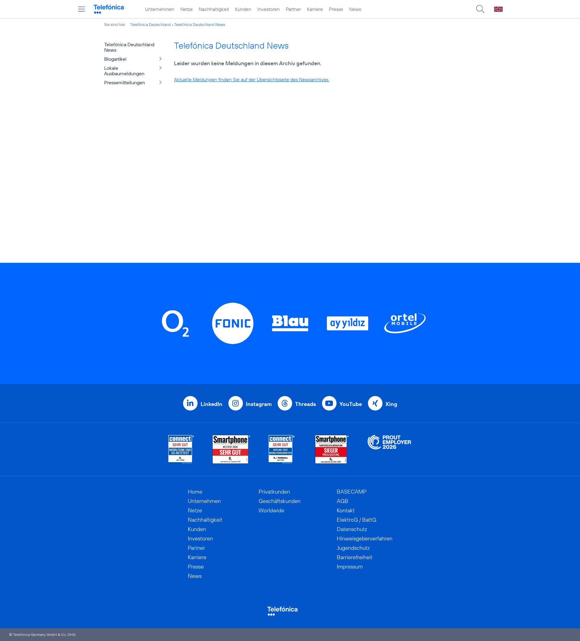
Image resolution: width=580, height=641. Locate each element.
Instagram (259, 404)
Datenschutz (352, 529)
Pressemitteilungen (124, 82)
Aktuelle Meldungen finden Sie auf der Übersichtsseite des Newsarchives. (251, 79)
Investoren (268, 9)
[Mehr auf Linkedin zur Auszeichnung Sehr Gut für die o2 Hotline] (282, 449)
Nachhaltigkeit (214, 9)
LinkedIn (211, 404)
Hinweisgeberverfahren (364, 538)
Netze (186, 9)
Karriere (315, 9)
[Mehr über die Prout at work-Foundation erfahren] (389, 449)
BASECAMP (351, 491)
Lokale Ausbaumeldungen (124, 70)
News (355, 9)
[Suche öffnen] (480, 9)
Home (195, 491)
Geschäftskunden (280, 501)
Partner (293, 9)
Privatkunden (274, 491)
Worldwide (271, 510)
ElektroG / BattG (356, 519)
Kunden (243, 9)
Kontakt (346, 510)
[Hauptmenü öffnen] (81, 9)
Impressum (350, 566)
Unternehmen (159, 9)
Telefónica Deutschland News (199, 24)
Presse (336, 9)
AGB (342, 501)
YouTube (351, 404)
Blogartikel (115, 59)
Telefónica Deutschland (150, 24)
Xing (391, 404)
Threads (305, 404)
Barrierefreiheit (354, 557)
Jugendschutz (353, 547)
